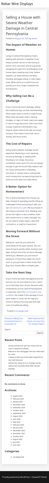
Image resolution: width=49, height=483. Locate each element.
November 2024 (19, 407)
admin (34, 38)
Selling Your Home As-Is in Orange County (24, 363)
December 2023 (19, 430)
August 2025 (17, 396)
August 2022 (17, 439)
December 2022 (19, 433)
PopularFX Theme (39, 477)
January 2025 (18, 402)
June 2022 (16, 445)
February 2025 (18, 399)
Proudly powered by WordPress (16, 477)
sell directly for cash (18, 207)
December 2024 (19, 405)
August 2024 (17, 416)
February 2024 (18, 425)
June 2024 (16, 419)
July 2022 (16, 442)
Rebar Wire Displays (17, 3)
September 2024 (19, 413)
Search (8, 329)
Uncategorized (21, 311)
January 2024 (18, 428)
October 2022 (18, 436)
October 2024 (18, 410)
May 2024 (16, 422)
